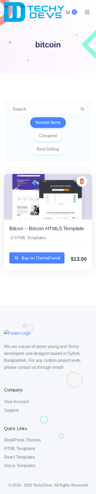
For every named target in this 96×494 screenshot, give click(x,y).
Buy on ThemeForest (41, 258)
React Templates (19, 457)
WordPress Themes (22, 440)
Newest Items (48, 122)
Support (11, 410)
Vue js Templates (19, 465)
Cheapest (48, 135)
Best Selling (48, 149)
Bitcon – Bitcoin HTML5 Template (46, 228)
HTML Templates (30, 238)
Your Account (16, 401)
